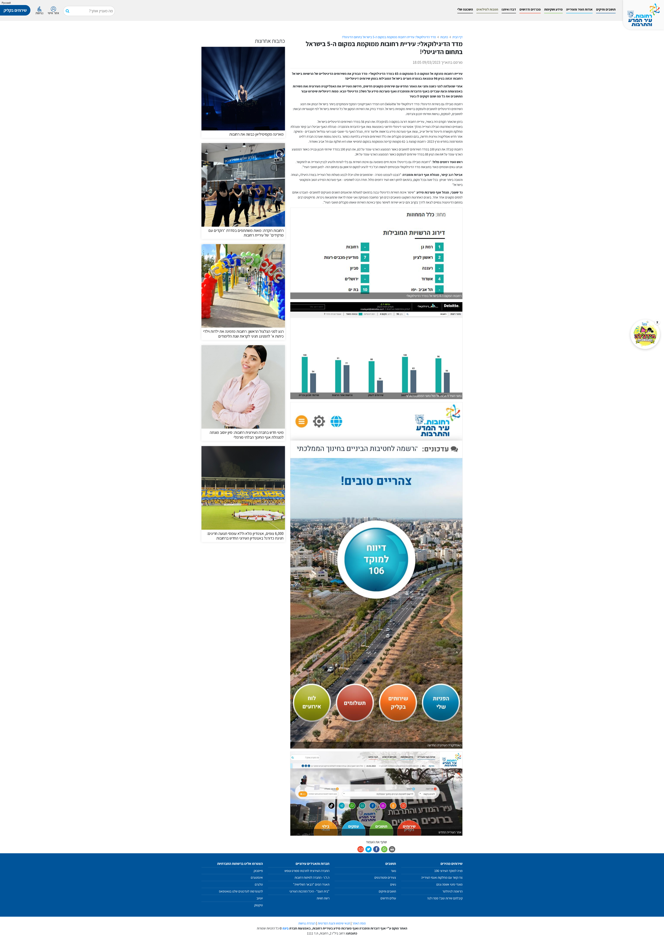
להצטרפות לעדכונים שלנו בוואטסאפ (240, 891)
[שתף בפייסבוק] (376, 849)
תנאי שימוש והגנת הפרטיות (334, 923)
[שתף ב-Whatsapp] (384, 849)
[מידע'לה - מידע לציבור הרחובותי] (645, 334)
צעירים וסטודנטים (385, 877)
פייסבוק (258, 870)
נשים (393, 884)
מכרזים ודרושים (530, 9)
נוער (393, 870)
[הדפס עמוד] (392, 849)
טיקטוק (258, 905)
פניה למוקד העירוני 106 (448, 870)
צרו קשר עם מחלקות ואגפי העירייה (442, 877)
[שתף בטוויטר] (368, 849)
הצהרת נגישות (306, 923)
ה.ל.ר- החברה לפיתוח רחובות (311, 877)
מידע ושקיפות (553, 9)
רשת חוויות (323, 898)
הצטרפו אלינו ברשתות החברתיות (240, 863)
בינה (286, 928)
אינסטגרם (257, 877)
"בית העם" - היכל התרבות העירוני (309, 891)
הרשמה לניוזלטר (452, 891)
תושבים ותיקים (606, 9)
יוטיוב (259, 898)
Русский (6, 2)
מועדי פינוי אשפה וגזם (449, 884)
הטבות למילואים (487, 9)
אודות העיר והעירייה (579, 9)
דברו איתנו (509, 9)
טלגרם (259, 884)
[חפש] (67, 11)
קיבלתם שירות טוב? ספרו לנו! (445, 898)
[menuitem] (606, 9)
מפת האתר (359, 923)
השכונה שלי (465, 9)
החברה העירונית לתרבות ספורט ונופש (306, 870)
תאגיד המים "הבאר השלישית (311, 884)
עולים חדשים (388, 898)
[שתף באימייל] (360, 849)
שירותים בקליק (15, 10)
